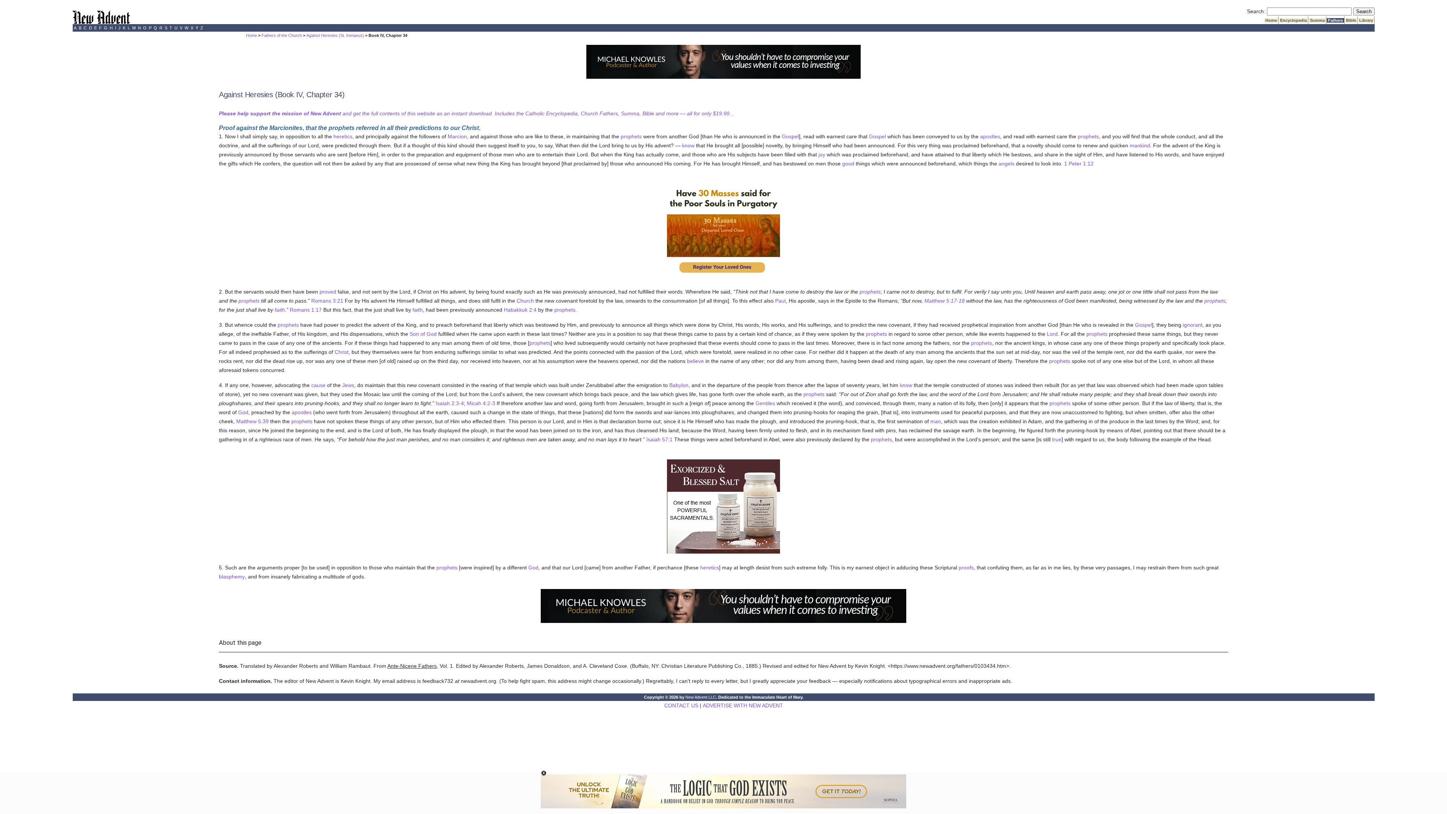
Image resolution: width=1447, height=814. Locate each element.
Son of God (423, 334)
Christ (342, 352)
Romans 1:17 (306, 310)
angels (1006, 164)
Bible (1351, 20)
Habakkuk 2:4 (520, 310)
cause (318, 385)
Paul (780, 301)
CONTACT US (681, 705)
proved (328, 292)
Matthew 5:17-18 (944, 301)
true (1057, 439)
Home (1271, 20)
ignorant (1192, 325)
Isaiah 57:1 (659, 439)
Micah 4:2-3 (481, 403)
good (848, 164)
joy (821, 154)
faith (280, 310)
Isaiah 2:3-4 (450, 403)
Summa (1317, 20)
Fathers (1335, 20)
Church (525, 301)
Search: (1256, 11)
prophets (631, 136)
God (243, 412)
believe (695, 361)
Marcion (457, 136)
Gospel (790, 136)
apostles (990, 136)
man (935, 421)
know (688, 145)
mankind (1140, 145)
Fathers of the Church (282, 35)
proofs (966, 568)
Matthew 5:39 (252, 421)
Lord (1052, 334)
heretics (342, 136)
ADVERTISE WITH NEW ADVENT (743, 705)
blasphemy (232, 577)
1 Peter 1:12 (1079, 164)
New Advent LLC (700, 697)
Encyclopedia (1293, 20)
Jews (348, 385)
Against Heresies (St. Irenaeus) (335, 35)
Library (1366, 20)
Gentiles (765, 403)
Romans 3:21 (327, 301)
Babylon (678, 385)
